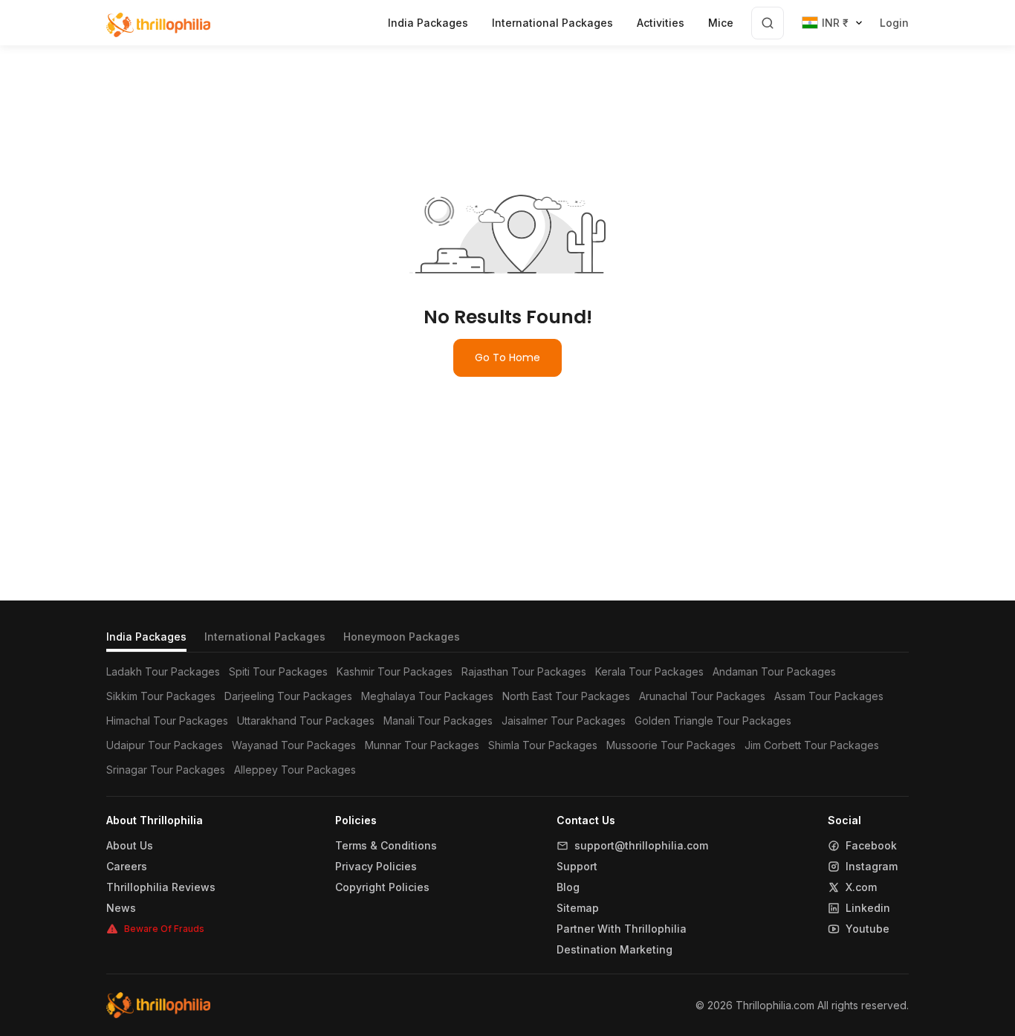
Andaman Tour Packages (774, 671)
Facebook (871, 846)
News (121, 908)
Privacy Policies (376, 866)
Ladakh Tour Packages (163, 671)
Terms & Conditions (386, 846)
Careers (126, 866)
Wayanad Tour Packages (294, 745)
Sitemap (578, 908)
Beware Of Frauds (164, 928)
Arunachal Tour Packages (702, 696)
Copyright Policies (382, 887)
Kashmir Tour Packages (395, 671)
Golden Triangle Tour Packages (713, 720)
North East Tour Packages (566, 696)
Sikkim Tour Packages (160, 696)
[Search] (767, 23)
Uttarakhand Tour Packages (305, 720)
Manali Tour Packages (438, 720)
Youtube (867, 929)
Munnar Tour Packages (422, 745)
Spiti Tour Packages (278, 671)
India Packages (146, 636)
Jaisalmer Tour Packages (564, 720)
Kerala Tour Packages (649, 671)
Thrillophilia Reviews (160, 887)
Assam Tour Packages (828, 696)
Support (577, 866)
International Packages (264, 636)
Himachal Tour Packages (167, 720)
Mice (720, 22)
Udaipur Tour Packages (164, 745)
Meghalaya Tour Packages (427, 696)
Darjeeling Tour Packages (288, 696)
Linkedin (868, 908)
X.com (861, 887)
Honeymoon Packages (401, 636)
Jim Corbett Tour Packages (812, 745)
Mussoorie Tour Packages (671, 745)
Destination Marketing (614, 950)
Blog (568, 887)
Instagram (872, 866)
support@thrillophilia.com (641, 846)
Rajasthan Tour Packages (523, 671)
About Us (129, 846)
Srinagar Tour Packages (165, 769)
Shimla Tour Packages (542, 745)
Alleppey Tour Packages (295, 769)
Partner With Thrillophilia (622, 929)
